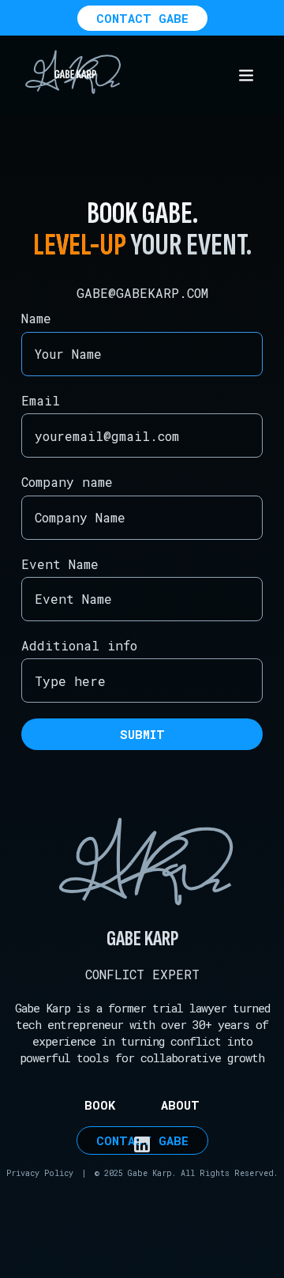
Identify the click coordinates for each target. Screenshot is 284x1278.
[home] (69, 75)
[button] (246, 75)
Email (40, 400)
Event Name (60, 564)
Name (36, 318)
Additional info (79, 645)
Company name (67, 481)
